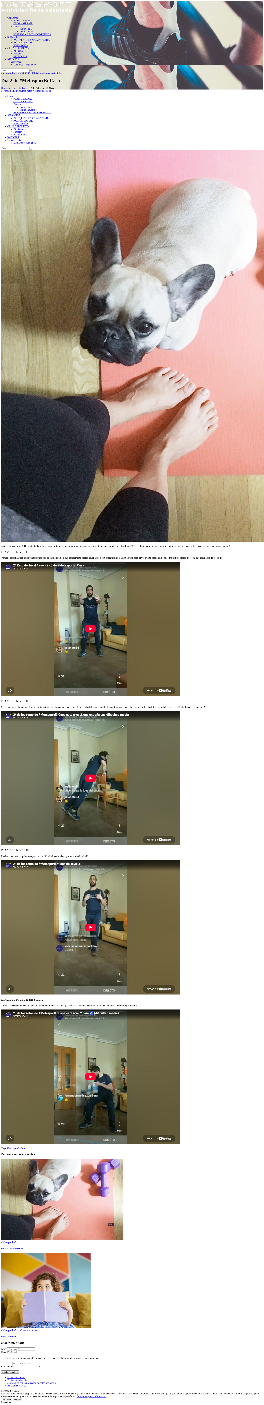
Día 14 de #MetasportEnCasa (12, 1248)
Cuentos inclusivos (29, 1330)
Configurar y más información (91, 1396)
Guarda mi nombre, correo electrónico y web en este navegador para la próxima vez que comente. (52, 1358)
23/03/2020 (25, 73)
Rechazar (6, 1399)
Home (4, 88)
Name (4, 1349)
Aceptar (17, 1399)
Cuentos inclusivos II (8, 1336)
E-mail (4, 1352)
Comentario (7, 1366)
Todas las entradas (16, 88)
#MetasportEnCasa (10, 73)
